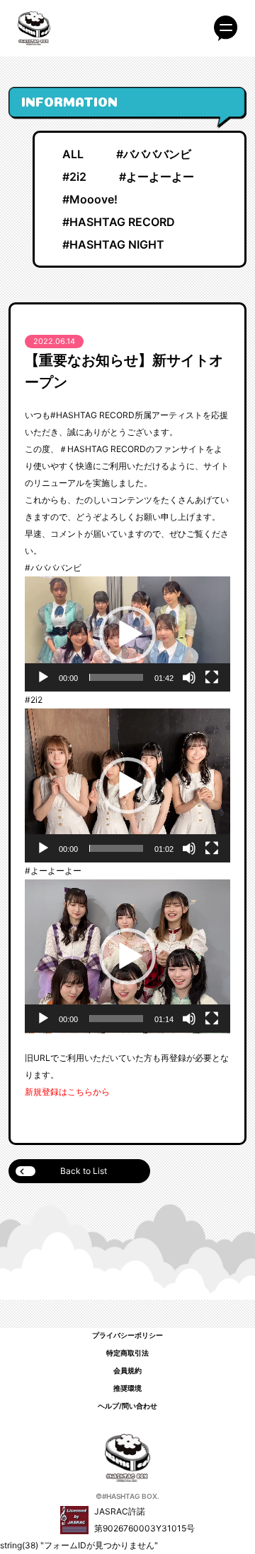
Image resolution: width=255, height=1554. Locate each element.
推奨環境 (127, 1388)
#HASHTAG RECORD (118, 222)
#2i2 (74, 177)
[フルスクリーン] (212, 677)
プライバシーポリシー (127, 1335)
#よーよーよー (156, 177)
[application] (127, 634)
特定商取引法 (127, 1352)
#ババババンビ (153, 154)
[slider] (116, 677)
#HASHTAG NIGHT (113, 244)
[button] (127, 634)
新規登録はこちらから (67, 1091)
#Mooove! (90, 199)
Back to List (83, 1171)
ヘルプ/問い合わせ (127, 1405)
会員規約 (127, 1370)
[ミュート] (189, 677)
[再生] (43, 677)
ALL (73, 154)
